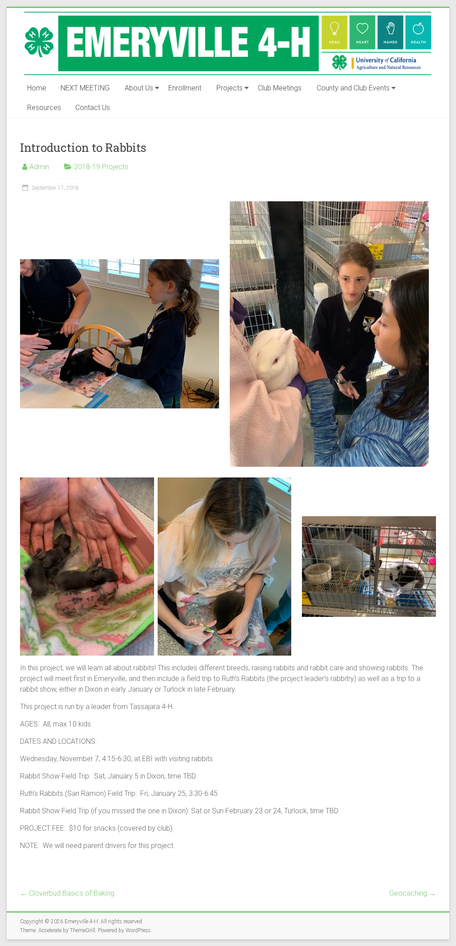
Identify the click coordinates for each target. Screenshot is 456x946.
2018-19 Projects (101, 167)
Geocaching (412, 893)
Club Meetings (279, 88)
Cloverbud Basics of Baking (67, 893)
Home (36, 88)
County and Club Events (353, 88)
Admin (39, 167)
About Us (139, 88)
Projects (229, 88)
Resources (44, 107)
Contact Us (92, 107)
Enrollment (184, 88)
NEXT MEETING (85, 88)
